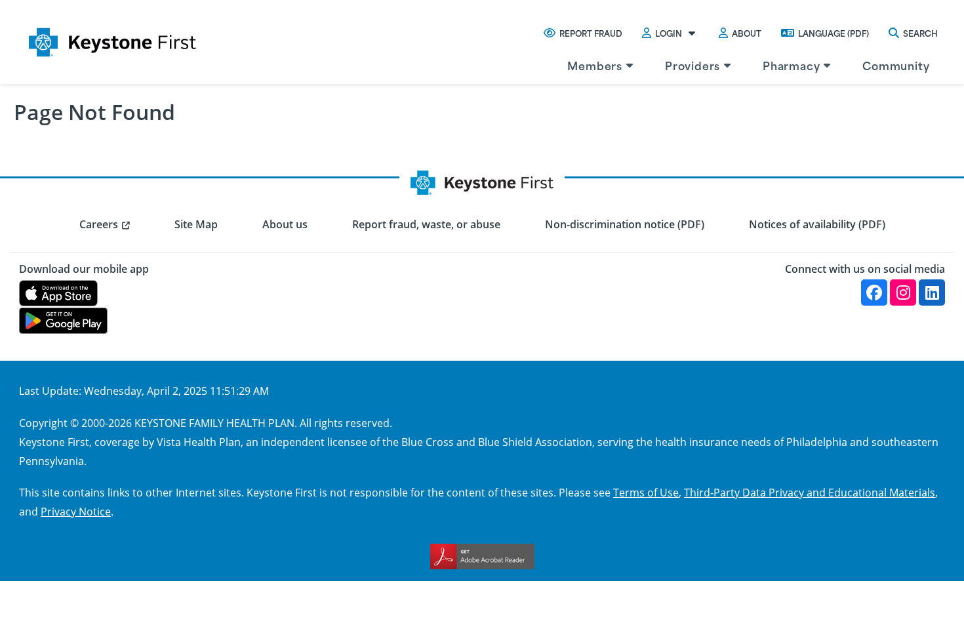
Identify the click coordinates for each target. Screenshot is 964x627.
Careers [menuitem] (98, 224)
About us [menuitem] (285, 224)
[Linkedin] (932, 292)
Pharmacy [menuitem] (791, 65)
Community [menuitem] (895, 65)
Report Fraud (590, 32)
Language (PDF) (833, 32)
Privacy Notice (76, 511)
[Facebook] (874, 292)
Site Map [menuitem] (196, 224)
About (746, 32)
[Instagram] (903, 292)
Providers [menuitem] (692, 65)
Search (920, 32)
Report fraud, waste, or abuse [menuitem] (426, 224)
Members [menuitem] (594, 65)
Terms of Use (646, 492)
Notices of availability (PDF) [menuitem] (817, 224)
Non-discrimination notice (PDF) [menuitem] (624, 224)
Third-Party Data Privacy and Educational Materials (809, 492)
